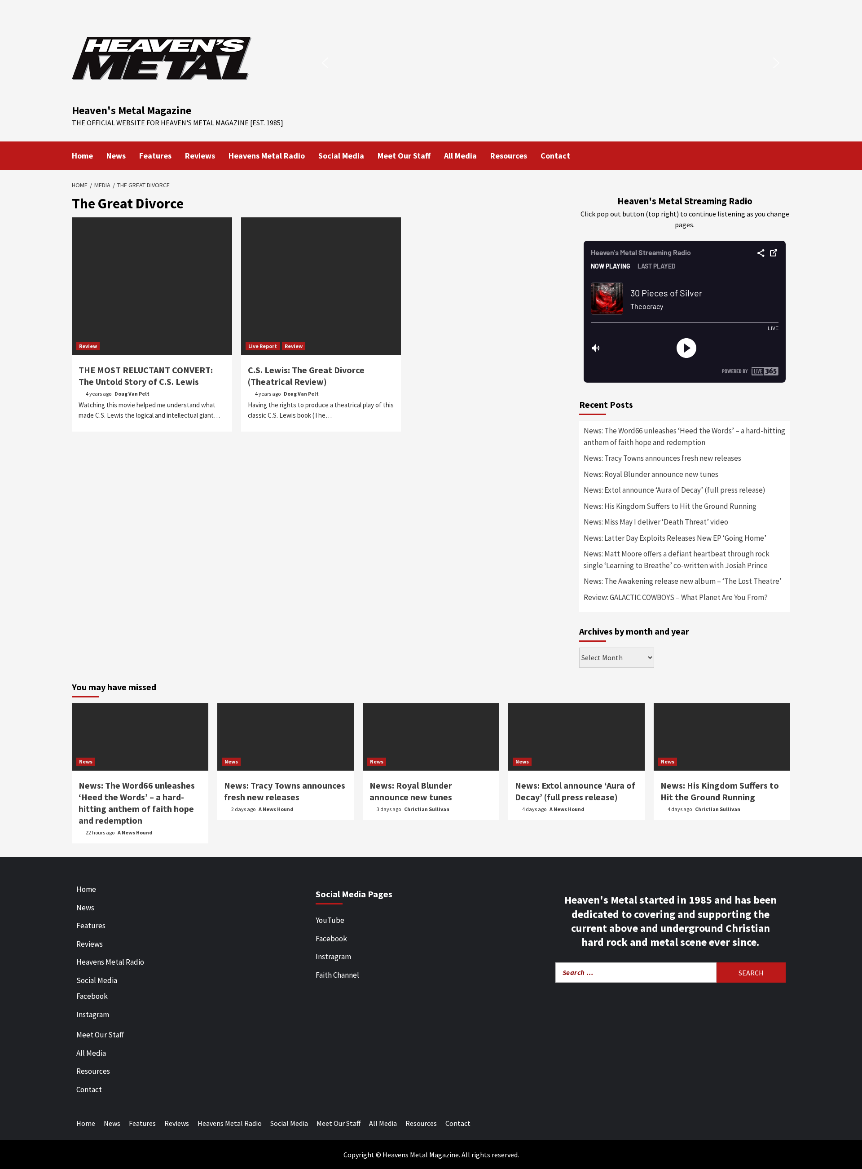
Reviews (200, 155)
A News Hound (135, 832)
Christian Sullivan (426, 809)
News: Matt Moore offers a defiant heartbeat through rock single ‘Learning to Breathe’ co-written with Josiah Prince (677, 559)
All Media (460, 155)
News (116, 155)
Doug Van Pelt (132, 393)
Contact (555, 155)
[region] (550, 63)
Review (88, 346)
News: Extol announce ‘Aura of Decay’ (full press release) (674, 490)
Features (155, 155)
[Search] (784, 154)
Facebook (92, 996)
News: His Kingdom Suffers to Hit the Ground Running (670, 506)
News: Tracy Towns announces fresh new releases (662, 458)
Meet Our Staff (404, 155)
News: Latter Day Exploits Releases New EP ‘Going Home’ (675, 538)
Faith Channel (337, 975)
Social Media (341, 155)
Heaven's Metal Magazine (131, 110)
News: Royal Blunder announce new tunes (651, 474)
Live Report (262, 346)
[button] (325, 63)
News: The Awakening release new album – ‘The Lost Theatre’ (683, 581)
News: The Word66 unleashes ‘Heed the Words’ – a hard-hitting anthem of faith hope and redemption (684, 436)
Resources (508, 155)
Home (82, 155)
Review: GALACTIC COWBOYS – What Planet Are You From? (676, 597)
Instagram (92, 1014)
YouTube (330, 920)
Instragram (333, 957)
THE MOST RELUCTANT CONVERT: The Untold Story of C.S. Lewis (146, 375)
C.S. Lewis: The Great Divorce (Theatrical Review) (306, 375)
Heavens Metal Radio (267, 155)
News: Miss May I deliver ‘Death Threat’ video (656, 522)
